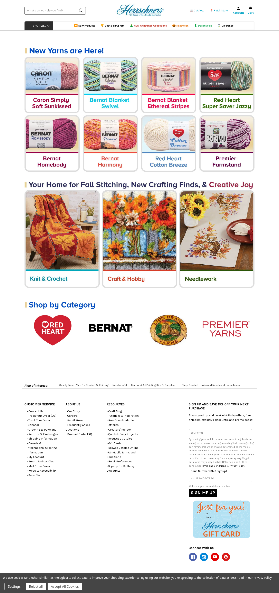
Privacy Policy (237, 465)
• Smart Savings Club (41, 461)
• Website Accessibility (42, 470)
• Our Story (73, 411)
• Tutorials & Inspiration (123, 416)
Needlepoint (120, 384)
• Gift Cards (114, 443)
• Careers (72, 416)
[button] (221, 519)
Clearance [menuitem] (225, 25)
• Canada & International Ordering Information (42, 448)
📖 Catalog (196, 10)
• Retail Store (74, 420)
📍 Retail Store (219, 10)
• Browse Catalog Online (122, 448)
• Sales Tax (33, 475)
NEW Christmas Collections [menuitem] (148, 25)
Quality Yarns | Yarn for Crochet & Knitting (83, 384)
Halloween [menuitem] (180, 25)
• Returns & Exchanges (42, 434)
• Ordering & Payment (41, 429)
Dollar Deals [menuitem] (203, 25)
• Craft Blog (114, 411)
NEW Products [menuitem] (84, 25)
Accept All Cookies (65, 586)
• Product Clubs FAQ (79, 434)
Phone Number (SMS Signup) (208, 471)
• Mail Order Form (38, 466)
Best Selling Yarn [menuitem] (112, 25)
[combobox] (55, 10)
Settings (14, 586)
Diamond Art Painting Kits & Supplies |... (154, 384)
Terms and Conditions (214, 465)
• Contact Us (35, 411)
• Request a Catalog (119, 438)
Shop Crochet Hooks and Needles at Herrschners (211, 384)
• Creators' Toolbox (119, 429)
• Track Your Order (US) (41, 416)
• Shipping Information (42, 438)
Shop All (39, 26)
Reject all (36, 586)
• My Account (35, 457)
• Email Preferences (119, 461)
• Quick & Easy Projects (122, 434)
